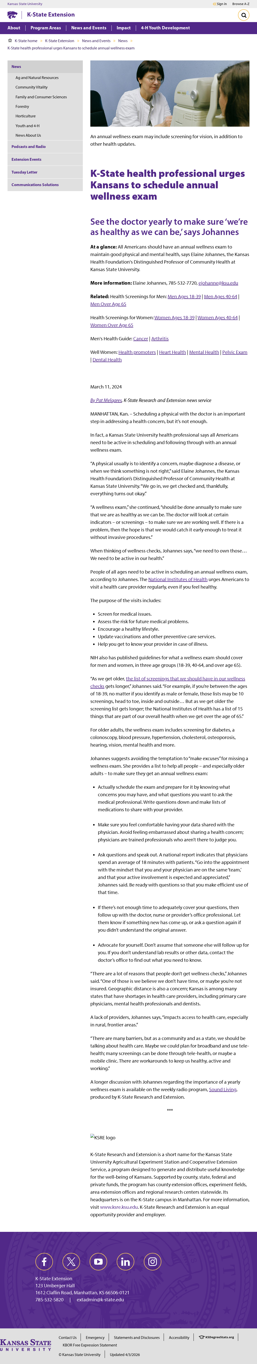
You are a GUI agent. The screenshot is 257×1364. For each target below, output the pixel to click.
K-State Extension (51, 14)
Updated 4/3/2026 (125, 1354)
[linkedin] (125, 1261)
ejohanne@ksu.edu (218, 283)
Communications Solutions (35, 184)
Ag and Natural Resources (37, 77)
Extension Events (26, 159)
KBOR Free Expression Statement (90, 1345)
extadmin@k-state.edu (100, 1300)
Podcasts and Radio (29, 146)
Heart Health (172, 352)
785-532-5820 (49, 1300)
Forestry (22, 106)
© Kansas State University (80, 1354)
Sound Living (222, 1089)
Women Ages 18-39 (174, 317)
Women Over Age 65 (111, 325)
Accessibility (179, 1337)
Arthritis (160, 339)
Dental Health (107, 360)
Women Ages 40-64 (218, 317)
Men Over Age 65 (108, 304)
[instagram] (152, 1261)
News (122, 40)
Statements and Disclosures (137, 1337)
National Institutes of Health (178, 579)
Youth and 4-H (27, 125)
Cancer (140, 339)
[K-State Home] (13, 15)
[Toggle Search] (243, 15)
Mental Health (204, 352)
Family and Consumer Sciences (41, 97)
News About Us (28, 135)
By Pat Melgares (106, 400)
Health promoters (137, 352)
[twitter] (71, 1261)
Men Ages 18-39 (184, 296)
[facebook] (44, 1261)
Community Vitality (32, 87)
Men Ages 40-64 (220, 296)
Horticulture (26, 116)
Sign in (222, 4)
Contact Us (68, 1337)
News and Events (96, 40)
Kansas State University (25, 4)
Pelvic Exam (234, 352)
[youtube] (98, 1261)
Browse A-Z (240, 4)
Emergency (95, 1337)
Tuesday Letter (24, 172)
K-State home (26, 40)
